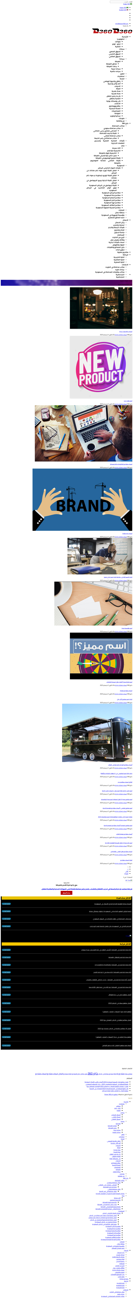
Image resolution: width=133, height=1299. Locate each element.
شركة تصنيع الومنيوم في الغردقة (108, 158)
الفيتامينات (116, 111)
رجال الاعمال (119, 222)
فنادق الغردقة (111, 63)
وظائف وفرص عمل (117, 239)
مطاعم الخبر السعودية (112, 200)
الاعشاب (117, 103)
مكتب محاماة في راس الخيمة (105, 138)
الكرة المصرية (119, 262)
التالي (126, 871)
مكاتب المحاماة (118, 125)
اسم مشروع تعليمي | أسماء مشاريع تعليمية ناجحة (117, 808)
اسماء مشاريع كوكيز (126, 690)
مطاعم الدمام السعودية (111, 197)
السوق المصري (115, 51)
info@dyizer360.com (121, 23)
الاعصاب (117, 86)
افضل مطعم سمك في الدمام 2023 (119, 1003)
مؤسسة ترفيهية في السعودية (112, 215)
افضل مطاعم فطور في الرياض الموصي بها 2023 (115, 1020)
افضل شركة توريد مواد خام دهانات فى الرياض (101, 172)
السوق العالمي (115, 56)
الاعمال (125, 220)
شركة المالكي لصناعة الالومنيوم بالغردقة (105, 162)
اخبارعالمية (120, 277)
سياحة (121, 58)
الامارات (121, 210)
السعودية (120, 165)
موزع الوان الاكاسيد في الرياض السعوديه (101, 189)
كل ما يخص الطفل (114, 96)
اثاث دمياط (116, 148)
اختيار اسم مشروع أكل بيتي (124, 699)
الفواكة (118, 113)
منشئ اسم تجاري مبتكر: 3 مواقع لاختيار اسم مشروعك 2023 (115, 817)
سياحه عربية (116, 68)
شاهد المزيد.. (6, 904)
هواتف (118, 41)
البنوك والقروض (118, 244)
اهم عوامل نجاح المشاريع (79, 1073)
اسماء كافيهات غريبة (125, 331)
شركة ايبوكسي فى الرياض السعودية (103, 185)
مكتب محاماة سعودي (112, 128)
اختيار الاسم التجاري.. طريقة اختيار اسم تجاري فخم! (118, 577)
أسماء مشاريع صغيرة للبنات (124, 834)
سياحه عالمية (115, 71)
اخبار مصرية (120, 274)
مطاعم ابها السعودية (112, 202)
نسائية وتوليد (115, 116)
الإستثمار (120, 234)
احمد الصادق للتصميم (116, 217)
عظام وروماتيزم (115, 106)
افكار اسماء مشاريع (126, 860)
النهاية (126, 873)
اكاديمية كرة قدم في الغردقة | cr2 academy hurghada (113, 964)
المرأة (118, 88)
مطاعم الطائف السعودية (111, 205)
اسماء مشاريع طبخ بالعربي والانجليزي (121, 851)
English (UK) (123, 9)
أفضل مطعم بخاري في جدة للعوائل (119, 994)
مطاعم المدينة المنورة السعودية (108, 207)
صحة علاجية (116, 91)
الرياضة (125, 254)
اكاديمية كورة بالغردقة (108, 153)
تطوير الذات (120, 249)
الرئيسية (125, 36)
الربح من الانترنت (118, 237)
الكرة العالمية (119, 259)
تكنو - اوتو (116, 44)
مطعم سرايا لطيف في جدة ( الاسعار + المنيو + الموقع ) (113, 1037)
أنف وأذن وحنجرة (114, 83)
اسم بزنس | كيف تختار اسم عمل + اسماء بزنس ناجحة (117, 791)
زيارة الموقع (66, 893)
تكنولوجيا (120, 39)
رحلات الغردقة (112, 66)
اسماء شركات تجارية (116, 242)
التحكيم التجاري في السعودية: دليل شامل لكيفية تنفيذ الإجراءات (110, 926)
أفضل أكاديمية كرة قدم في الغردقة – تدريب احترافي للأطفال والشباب (108, 979)
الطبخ (122, 73)
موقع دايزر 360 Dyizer (111, 1094)
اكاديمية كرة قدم (114, 150)
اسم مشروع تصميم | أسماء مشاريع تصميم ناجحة (118, 825)
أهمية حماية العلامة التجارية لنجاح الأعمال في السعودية (112, 903)
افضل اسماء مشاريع (55, 1073)
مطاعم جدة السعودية (112, 195)
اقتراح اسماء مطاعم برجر (125, 782)
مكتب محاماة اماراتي (112, 135)
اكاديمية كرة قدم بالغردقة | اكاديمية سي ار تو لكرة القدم (112, 972)
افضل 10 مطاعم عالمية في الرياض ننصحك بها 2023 (114, 1028)
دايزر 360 (93, 1073)
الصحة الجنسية (115, 108)
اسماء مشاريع (40, 1073)
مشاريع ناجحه (119, 1073)
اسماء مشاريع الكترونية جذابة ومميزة (121, 464)
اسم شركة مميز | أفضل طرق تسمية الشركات (119, 682)
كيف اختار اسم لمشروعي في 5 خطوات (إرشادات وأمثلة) (116, 773)
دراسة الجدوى (119, 232)
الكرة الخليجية (119, 257)
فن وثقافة (120, 120)
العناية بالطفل (115, 98)
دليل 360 (125, 123)
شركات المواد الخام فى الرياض (109, 168)
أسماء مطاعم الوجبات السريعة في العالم (120, 765)
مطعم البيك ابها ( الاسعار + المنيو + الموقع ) (117, 1011)
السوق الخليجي (115, 53)
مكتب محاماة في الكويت (114, 267)
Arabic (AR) (126, 4)
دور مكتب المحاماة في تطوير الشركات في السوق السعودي (112, 918)
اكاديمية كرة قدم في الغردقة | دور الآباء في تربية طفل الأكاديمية (110, 987)
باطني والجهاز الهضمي (112, 81)
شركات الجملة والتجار (116, 227)
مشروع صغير (128, 1073)
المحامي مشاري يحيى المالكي (105, 130)
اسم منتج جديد (128, 401)
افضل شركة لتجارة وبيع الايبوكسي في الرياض (101, 181)
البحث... (130, 1)
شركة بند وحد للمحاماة (108, 133)
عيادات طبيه (119, 269)
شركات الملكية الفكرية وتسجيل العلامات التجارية (109, 142)
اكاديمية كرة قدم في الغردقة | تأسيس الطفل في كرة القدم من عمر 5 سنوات (106, 949)
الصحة (122, 78)
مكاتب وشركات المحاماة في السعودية (109, 272)
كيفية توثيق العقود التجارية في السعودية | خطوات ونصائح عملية (110, 911)
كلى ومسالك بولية (113, 101)
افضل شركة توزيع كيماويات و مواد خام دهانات (101, 177)
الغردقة (118, 61)
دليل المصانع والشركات (115, 247)
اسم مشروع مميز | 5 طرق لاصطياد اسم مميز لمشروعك (116, 799)
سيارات (121, 49)
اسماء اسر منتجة (127, 533)
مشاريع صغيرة (122, 252)
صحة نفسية (116, 93)
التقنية (118, 46)
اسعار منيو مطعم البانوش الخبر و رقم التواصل (116, 1045)
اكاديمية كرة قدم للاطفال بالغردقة (119, 957)
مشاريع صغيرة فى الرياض (105, 1073)
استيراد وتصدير (118, 225)
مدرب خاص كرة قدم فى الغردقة (105, 155)
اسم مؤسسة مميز (127, 628)
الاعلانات (125, 264)
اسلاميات (120, 76)
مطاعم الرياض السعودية (111, 192)
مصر (122, 145)
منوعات (121, 118)
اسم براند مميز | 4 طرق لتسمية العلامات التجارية (118, 843)
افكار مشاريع (119, 230)
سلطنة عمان (119, 212)
